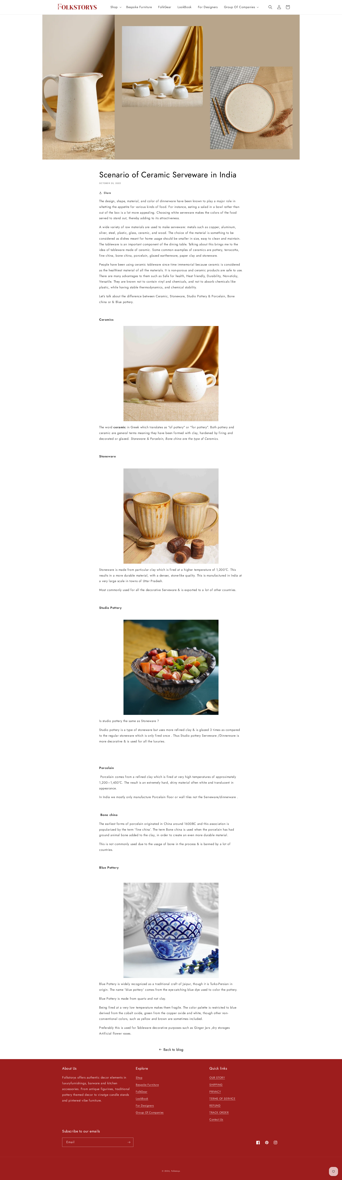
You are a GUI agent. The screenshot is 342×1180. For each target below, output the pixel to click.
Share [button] (107, 193)
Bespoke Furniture (147, 1085)
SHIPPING (216, 1085)
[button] (115, 7)
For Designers (145, 1105)
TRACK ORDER (219, 1112)
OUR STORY (217, 1078)
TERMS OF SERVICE (222, 1099)
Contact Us (216, 1119)
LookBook (142, 1099)
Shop (139, 1078)
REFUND (215, 1105)
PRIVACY (215, 1092)
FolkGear (141, 1092)
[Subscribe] (128, 1142)
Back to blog (173, 1049)
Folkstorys (175, 1170)
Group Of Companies (150, 1112)
